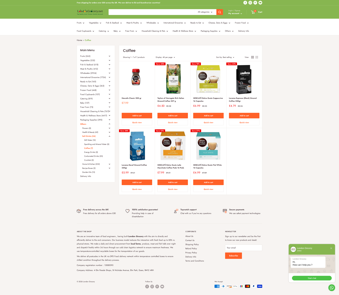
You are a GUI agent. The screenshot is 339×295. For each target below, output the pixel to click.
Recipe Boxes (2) (88, 168)
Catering (102, 31)
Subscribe (233, 255)
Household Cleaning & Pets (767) (94, 111)
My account (234, 13)
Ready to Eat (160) (88, 81)
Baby (116, 31)
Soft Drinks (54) (89, 136)
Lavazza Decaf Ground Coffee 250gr (134, 166)
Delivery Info (243, 31)
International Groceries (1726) (93, 77)
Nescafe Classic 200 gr (131, 98)
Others (228, 31)
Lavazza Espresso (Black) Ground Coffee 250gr (243, 99)
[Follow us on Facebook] (245, 3)
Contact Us (189, 240)
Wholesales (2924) (88, 73)
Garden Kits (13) (88, 172)
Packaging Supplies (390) (91, 119)
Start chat (312, 278)
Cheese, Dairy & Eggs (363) (92, 85)
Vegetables (93, 22)
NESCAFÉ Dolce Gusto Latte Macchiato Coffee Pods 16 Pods (170, 166)
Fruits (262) (85, 56)
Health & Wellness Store (183, 31)
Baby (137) (84, 102)
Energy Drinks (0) (91, 152)
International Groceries (173, 22)
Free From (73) (86, 107)
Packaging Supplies (209, 31)
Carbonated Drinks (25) (93, 156)
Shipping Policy (192, 244)
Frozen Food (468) (88, 90)
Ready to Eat (195, 22)
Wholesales (151, 22)
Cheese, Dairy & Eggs (218, 22)
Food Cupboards (84, 31)
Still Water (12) (90, 140)
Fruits (79, 22)
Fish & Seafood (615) (89, 64)
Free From (129, 31)
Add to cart (137, 115)
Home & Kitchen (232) (91, 164)
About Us (189, 236)
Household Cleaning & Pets (153, 31)
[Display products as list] (257, 57)
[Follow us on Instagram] (250, 3)
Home (79, 40)
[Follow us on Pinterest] (255, 3)
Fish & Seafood (112, 22)
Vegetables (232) (87, 60)
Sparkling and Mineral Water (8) (96, 144)
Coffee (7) (88, 148)
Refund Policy (191, 248)
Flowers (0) (86, 128)
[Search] (219, 12)
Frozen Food (240, 22)
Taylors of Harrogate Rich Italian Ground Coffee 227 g (170, 99)
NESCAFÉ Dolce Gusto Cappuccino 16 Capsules (208, 99)
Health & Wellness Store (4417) (93, 115)
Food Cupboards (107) (90, 94)
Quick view (137, 122)
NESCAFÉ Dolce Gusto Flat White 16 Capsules (207, 166)
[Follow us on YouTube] (260, 3)
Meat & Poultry (132, 22)
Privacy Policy (191, 252)
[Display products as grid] (252, 57)
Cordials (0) (89, 160)
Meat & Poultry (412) (89, 69)
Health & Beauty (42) (90, 132)
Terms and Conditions (194, 260)
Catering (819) (86, 98)
